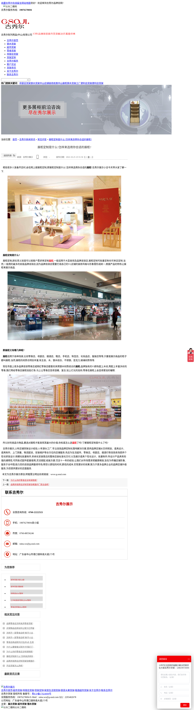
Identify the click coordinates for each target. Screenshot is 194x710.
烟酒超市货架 (82, 690)
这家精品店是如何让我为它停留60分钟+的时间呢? (21, 628)
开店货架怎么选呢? (14, 666)
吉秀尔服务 (12, 61)
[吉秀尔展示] (15, 28)
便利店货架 (86, 83)
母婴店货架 (12, 54)
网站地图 (26, 3)
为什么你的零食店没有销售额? (24, 480)
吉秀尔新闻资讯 (27, 139)
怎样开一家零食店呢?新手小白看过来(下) (21, 633)
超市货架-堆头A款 (17, 580)
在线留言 (17, 3)
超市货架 (11, 47)
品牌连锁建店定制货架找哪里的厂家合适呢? (30, 484)
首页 (14, 139)
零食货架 (11, 50)
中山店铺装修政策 (49, 83)
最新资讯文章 (12, 673)
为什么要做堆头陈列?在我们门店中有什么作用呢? (21, 647)
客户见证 (11, 64)
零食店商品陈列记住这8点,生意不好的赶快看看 (21, 642)
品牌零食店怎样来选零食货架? (19, 623)
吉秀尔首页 (12, 40)
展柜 (51, 260)
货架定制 (11, 57)
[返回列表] (8, 157)
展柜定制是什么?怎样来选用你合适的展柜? (70, 139)
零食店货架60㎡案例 (18, 607)
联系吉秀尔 (12, 74)
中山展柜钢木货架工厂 (69, 83)
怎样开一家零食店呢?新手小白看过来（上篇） (21, 638)
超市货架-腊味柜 (17, 587)
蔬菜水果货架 (67, 690)
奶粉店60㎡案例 (17, 594)
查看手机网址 (38, 158)
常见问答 (42, 139)
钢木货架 (11, 44)
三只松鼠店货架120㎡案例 (21, 600)
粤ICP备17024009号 (41, 694)
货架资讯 (11, 68)
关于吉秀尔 (12, 71)
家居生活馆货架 (52, 690)
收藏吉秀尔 (6, 3)
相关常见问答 (12, 614)
